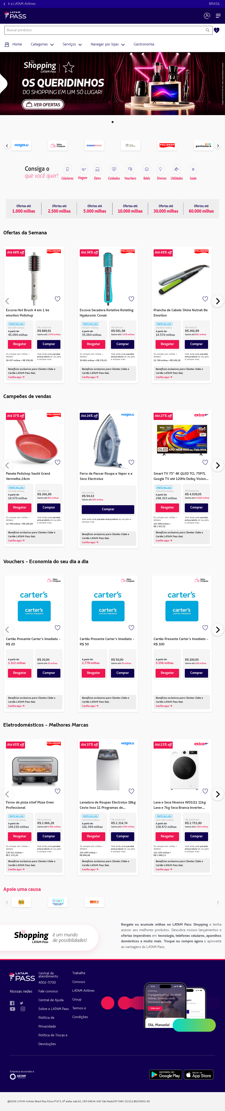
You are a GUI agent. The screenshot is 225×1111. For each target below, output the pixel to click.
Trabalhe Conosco (78, 978)
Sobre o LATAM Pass (53, 1009)
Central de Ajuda (51, 1000)
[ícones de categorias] (193, 169)
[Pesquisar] (207, 30)
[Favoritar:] (58, 299)
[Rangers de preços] (59, 208)
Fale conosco (48, 991)
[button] (113, 122)
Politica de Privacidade (47, 1022)
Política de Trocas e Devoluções (52, 1040)
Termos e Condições (80, 1013)
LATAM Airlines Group (83, 995)
